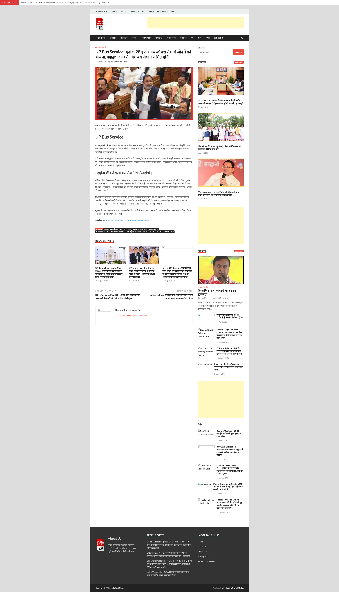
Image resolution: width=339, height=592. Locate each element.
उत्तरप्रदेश (98, 47)
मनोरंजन (183, 38)
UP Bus (152, 232)
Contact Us (134, 11)
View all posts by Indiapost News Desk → (132, 315)
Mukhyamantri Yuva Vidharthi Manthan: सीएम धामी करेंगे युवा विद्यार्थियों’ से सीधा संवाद (218, 193)
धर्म (192, 38)
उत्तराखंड (124, 38)
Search (201, 47)
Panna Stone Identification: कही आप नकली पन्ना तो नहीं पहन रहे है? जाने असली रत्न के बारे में (228, 487)
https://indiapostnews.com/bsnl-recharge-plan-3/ (127, 220)
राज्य (134, 38)
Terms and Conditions (165, 11)
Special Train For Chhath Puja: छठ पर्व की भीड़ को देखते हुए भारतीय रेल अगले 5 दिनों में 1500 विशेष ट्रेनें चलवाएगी (229, 503)
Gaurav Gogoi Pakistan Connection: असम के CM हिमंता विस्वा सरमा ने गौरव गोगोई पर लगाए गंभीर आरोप (230, 333)
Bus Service (109, 229)
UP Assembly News (140, 232)
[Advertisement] (195, 22)
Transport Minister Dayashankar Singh (113, 232)
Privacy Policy (148, 11)
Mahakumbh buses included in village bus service (137, 229)
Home (114, 11)
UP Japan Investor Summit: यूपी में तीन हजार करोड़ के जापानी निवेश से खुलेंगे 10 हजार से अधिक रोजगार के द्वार (142, 272)
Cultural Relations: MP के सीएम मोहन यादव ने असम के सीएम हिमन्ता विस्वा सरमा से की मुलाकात (229, 351)
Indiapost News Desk (119, 62)
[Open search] (242, 38)
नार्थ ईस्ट (158, 38)
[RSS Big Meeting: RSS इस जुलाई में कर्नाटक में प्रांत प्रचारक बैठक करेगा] (206, 431)
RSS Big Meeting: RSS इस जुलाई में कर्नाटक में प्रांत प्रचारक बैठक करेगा (229, 433)
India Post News (117, 588)
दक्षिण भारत (146, 38)
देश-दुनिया (101, 38)
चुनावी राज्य (171, 38)
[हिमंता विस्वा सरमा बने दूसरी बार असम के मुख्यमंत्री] (221, 257)
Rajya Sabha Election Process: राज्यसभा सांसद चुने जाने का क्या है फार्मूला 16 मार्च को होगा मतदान (230, 450)
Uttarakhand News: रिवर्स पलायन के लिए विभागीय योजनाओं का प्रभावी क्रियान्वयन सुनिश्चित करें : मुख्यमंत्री (220, 102)
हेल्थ (199, 38)
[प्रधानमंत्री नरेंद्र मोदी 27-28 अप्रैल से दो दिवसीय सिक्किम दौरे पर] (206, 315)
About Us (123, 11)
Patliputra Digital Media (233, 588)
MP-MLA (218, 38)
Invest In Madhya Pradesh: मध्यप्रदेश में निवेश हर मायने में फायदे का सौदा (228, 367)
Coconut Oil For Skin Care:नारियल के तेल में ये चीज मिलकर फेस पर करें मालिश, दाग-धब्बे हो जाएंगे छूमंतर (230, 469)
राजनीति (113, 38)
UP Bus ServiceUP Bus (165, 232)
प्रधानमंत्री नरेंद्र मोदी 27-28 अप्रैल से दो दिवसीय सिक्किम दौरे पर (230, 316)
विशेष (208, 38)
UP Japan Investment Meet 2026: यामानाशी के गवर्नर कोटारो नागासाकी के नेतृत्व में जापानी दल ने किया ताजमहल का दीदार (108, 272)
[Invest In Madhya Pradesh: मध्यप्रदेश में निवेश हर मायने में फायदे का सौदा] (205, 364)
